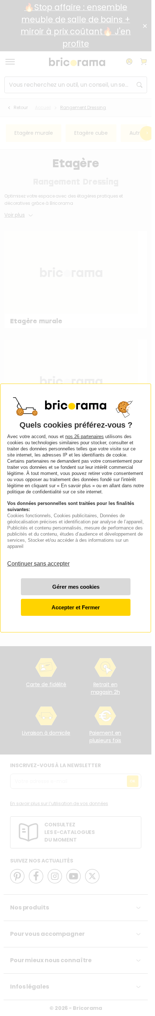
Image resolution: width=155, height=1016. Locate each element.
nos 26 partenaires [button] (84, 436)
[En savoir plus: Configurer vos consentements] (75, 586)
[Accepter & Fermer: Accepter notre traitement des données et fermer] (75, 607)
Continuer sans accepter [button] (38, 560)
